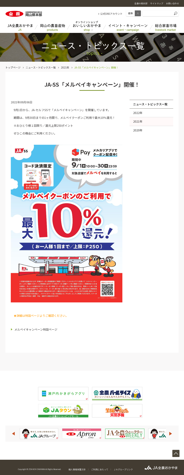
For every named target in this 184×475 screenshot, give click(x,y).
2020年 (137, 130)
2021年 (65, 67)
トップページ (12, 67)
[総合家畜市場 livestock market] (165, 26)
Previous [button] (13, 433)
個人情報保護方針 (77, 469)
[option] (55, 433)
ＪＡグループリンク (123, 469)
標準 (130, 13)
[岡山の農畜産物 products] (52, 26)
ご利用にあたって (99, 469)
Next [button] (170, 433)
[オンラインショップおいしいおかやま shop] (87, 26)
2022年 (137, 113)
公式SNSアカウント (111, 13)
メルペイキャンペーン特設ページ (35, 329)
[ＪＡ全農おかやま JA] (20, 26)
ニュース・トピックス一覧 (41, 67)
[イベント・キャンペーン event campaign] (128, 26)
